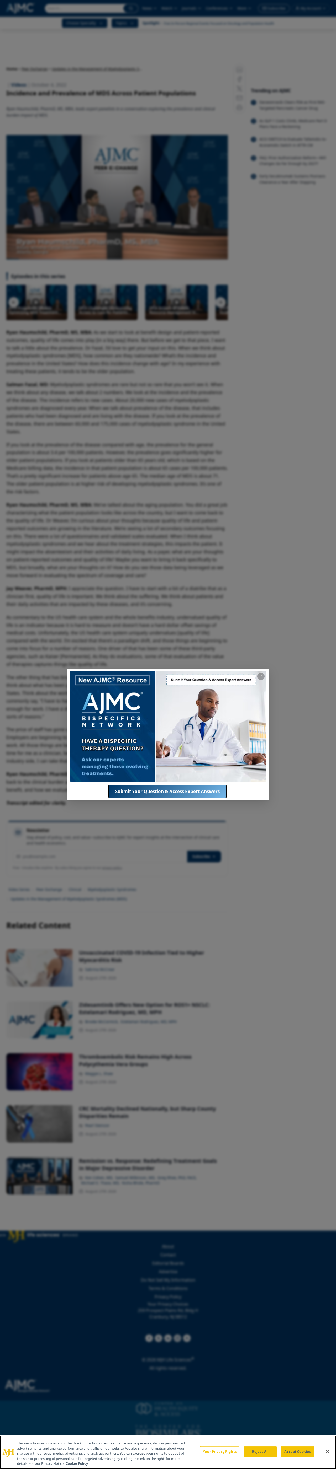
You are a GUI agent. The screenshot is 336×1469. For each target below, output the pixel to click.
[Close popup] (261, 676)
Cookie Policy (77, 1463)
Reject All (260, 1451)
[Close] (327, 1451)
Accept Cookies (297, 1451)
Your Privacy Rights (219, 1451)
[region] (168, 1452)
